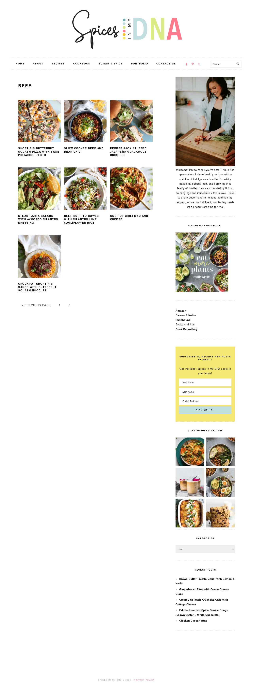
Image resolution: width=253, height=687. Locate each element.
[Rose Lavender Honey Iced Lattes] (190, 496)
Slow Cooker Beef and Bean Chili (83, 149)
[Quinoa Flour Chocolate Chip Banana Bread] (220, 526)
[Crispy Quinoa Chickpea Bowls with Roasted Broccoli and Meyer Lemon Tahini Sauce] (220, 465)
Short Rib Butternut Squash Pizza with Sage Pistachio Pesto (38, 151)
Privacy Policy (144, 680)
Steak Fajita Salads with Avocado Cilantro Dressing (38, 219)
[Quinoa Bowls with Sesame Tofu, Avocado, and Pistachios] (220, 496)
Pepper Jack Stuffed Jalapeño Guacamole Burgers (128, 151)
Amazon (181, 310)
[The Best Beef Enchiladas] (190, 526)
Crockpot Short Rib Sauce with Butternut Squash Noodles (37, 287)
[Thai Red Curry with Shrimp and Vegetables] (190, 465)
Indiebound (183, 320)
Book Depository (186, 329)
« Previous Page (36, 305)
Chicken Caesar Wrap (193, 620)
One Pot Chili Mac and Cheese (129, 217)
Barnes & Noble (186, 315)
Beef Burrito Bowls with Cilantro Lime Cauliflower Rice (81, 219)
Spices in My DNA (126, 28)
